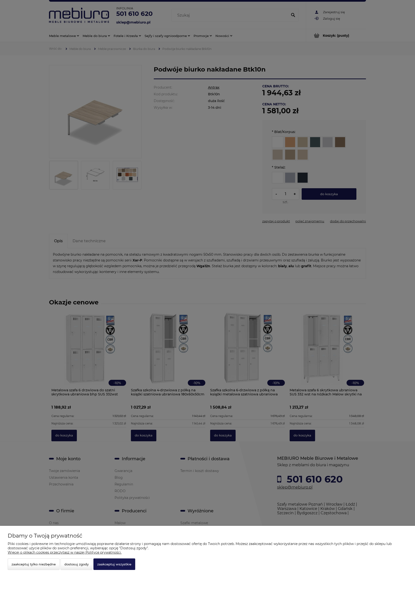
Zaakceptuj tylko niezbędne (34, 564)
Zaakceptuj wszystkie (114, 564)
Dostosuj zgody (76, 564)
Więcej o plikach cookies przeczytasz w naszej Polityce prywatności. (65, 552)
